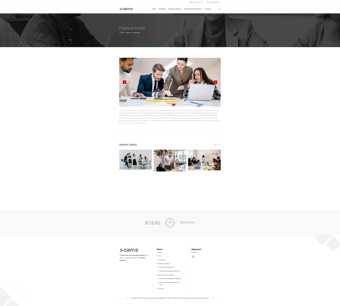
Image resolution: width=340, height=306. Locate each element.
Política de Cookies (202, 298)
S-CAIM (169, 298)
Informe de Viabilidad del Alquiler (170, 279)
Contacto (208, 9)
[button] (124, 82)
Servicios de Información (192, 9)
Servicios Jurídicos (174, 9)
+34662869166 (214, 2)
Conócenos (162, 9)
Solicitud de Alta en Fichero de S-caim (170, 283)
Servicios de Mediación (166, 267)
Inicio (154, 9)
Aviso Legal (191, 298)
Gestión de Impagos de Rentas (169, 271)
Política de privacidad (180, 298)
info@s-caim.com (198, 2)
